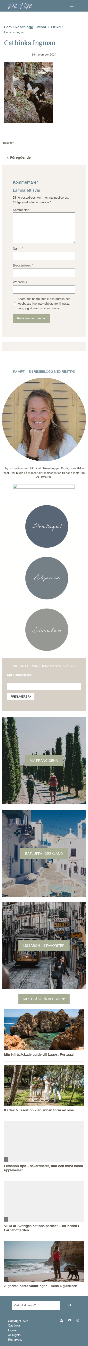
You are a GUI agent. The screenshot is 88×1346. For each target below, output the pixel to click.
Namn (18, 248)
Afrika (55, 27)
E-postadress (23, 265)
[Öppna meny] (71, 5)
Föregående (20, 157)
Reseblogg (24, 27)
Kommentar (22, 210)
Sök (69, 1305)
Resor (41, 27)
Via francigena (44, 760)
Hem (8, 27)
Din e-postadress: (19, 674)
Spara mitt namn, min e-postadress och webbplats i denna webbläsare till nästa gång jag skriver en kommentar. (44, 303)
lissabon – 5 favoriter (44, 945)
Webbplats (20, 282)
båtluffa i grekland (44, 853)
